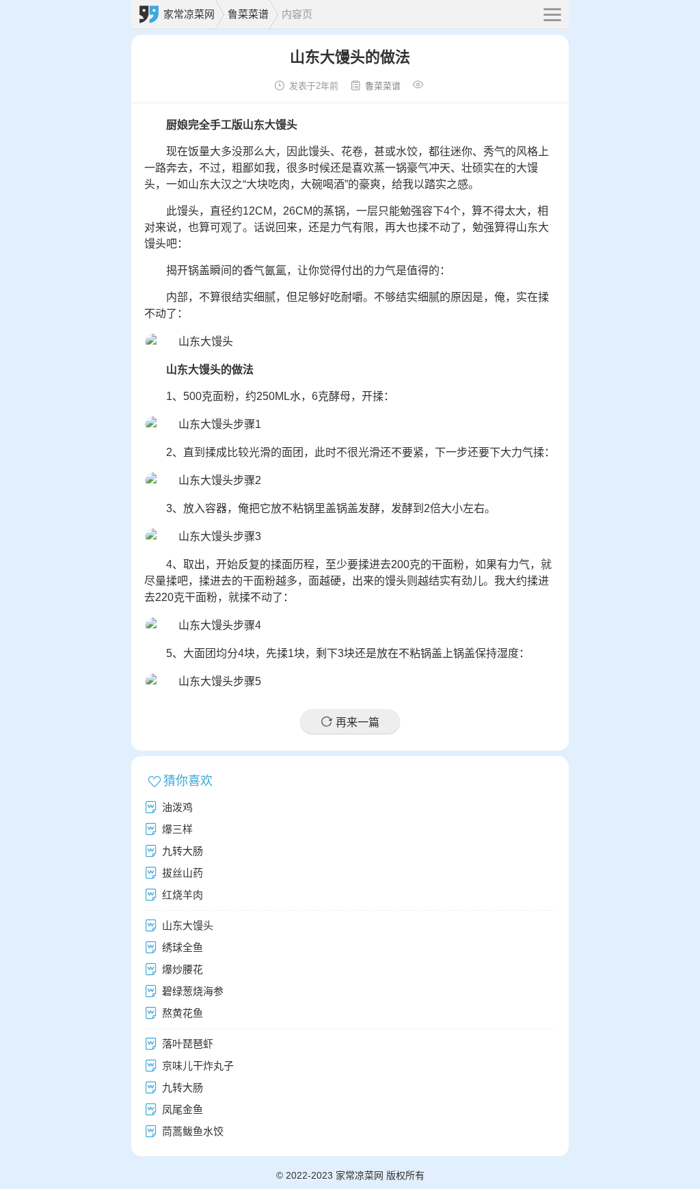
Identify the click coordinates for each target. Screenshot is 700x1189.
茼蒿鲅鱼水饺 (193, 1131)
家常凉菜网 (189, 14)
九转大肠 (182, 851)
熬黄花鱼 (182, 1013)
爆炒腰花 (182, 969)
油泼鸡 (177, 807)
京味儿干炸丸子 (198, 1065)
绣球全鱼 (182, 947)
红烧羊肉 (182, 895)
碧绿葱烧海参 (193, 991)
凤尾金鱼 (182, 1109)
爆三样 (177, 829)
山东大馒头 (187, 925)
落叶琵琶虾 (187, 1044)
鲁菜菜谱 (248, 14)
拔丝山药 (182, 873)
